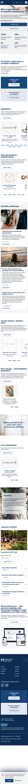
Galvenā (3, 666)
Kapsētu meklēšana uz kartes (13, 510)
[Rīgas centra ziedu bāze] (10, 391)
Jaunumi (17, 669)
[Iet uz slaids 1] (3, 145)
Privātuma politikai (5, 739)
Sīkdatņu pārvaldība (9, 720)
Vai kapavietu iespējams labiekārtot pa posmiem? (13, 592)
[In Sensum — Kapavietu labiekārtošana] (9, 462)
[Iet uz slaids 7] (10, 147)
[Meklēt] (13, 2)
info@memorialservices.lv (10, 682)
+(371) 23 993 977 (14, 84)
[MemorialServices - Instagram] (6, 685)
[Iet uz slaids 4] (16, 145)
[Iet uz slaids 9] (18, 147)
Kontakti (17, 675)
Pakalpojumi (4, 669)
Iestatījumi (18, 780)
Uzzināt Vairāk (4, 73)
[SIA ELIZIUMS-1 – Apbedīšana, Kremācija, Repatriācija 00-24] (10, 127)
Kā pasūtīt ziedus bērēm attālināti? (13, 575)
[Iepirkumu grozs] (16, 2)
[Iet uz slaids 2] (7, 145)
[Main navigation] (26, 2)
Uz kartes (17, 673)
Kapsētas (3, 671)
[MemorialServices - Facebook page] (2, 685)
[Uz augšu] (25, 660)
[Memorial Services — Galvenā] (2, 2)
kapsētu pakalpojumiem (14, 16)
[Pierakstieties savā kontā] (19, 2)
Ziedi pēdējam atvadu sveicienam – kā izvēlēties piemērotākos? (13, 583)
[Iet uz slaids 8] (14, 147)
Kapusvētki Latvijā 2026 (9, 568)
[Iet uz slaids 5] (20, 145)
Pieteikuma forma (14, 97)
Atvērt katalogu (7, 452)
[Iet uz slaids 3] (12, 145)
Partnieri (17, 671)
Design (5, 741)
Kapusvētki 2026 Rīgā (9, 552)
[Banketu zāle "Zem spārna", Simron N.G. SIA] (9, 344)
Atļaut (9, 780)
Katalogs (3, 673)
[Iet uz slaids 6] (25, 145)
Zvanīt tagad (14, 24)
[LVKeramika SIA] (9, 177)
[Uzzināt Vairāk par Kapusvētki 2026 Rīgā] (14, 540)
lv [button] (22, 2)
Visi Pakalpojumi (14, 28)
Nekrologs (17, 666)
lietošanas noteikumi (16, 739)
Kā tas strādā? (14, 622)
